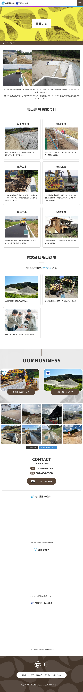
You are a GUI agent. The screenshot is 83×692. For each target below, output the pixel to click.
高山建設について (21, 392)
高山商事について (65, 392)
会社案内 (31, 675)
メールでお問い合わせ (44, 481)
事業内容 (39, 675)
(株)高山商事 (23, 3)
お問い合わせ (46, 268)
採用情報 (47, 675)
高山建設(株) (10, 3)
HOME (24, 675)
